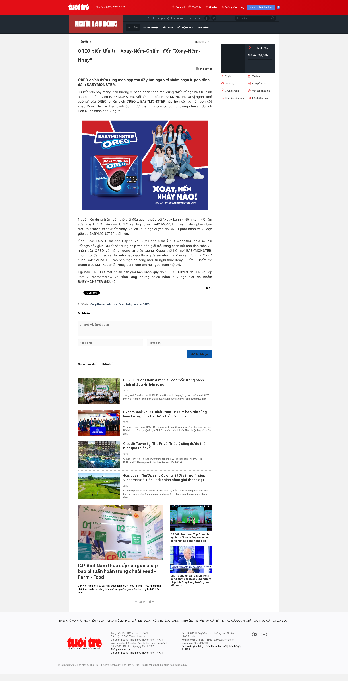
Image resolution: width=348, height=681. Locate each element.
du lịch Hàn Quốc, (116, 304)
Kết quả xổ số (259, 83)
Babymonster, (134, 304)
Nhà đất (248, 621)
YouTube (197, 7)
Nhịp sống (203, 27)
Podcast (180, 7)
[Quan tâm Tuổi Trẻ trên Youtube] (255, 635)
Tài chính (168, 27)
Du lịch (175, 621)
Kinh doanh (145, 621)
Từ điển (256, 76)
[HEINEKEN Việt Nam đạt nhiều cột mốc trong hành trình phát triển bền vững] (99, 391)
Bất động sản (185, 27)
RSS (187, 649)
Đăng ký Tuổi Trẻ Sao (261, 7)
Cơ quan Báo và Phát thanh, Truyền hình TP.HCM (137, 652)
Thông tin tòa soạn (120, 649)
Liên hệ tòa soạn (260, 98)
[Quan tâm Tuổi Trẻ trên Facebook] (264, 635)
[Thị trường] (96, 24)
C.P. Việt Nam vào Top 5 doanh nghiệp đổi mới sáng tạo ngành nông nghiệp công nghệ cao (190, 537)
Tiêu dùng (132, 27)
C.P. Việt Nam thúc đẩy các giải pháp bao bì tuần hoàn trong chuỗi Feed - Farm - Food (118, 571)
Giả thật (271, 621)
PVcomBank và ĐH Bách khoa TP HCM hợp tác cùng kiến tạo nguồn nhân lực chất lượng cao (165, 414)
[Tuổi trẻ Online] (84, 643)
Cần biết (214, 7)
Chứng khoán (232, 90)
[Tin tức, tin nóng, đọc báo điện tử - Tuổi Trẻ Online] (78, 7)
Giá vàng (229, 83)
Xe (168, 621)
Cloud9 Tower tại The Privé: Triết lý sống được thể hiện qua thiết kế (164, 445)
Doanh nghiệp (150, 27)
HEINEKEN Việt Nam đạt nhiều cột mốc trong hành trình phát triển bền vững (163, 382)
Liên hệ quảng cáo (234, 98)
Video (100, 621)
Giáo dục (236, 621)
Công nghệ (160, 621)
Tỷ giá (228, 76)
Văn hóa (204, 621)
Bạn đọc (282, 621)
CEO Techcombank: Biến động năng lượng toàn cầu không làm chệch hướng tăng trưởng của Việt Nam (190, 580)
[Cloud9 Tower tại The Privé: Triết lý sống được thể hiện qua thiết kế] (99, 454)
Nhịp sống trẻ (189, 621)
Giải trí (214, 621)
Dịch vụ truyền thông (192, 646)
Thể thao (224, 621)
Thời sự (109, 621)
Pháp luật (131, 621)
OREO (146, 304)
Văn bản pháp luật (261, 90)
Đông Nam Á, (98, 304)
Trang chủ (64, 621)
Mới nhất (107, 364)
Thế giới (119, 621)
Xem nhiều (90, 621)
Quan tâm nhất (88, 364)
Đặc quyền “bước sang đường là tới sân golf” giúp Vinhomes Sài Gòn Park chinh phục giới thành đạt (164, 477)
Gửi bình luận (199, 354)
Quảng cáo (231, 7)
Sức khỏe (259, 621)
